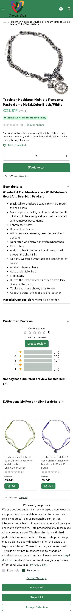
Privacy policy (38, 564)
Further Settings (37, 578)
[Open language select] (60, 8)
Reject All (36, 597)
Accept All (36, 587)
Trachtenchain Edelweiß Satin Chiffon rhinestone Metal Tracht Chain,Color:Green (18, 462)
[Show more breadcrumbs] (4, 23)
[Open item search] (69, 8)
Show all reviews (35, 124)
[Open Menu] (3, 8)
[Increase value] (66, 156)
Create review (36, 343)
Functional (33, 570)
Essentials (13, 570)
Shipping (23, 176)
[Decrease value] (6, 156)
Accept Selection (37, 607)
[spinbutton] (36, 156)
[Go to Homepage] (17, 9)
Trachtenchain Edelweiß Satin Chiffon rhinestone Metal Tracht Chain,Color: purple (55, 462)
